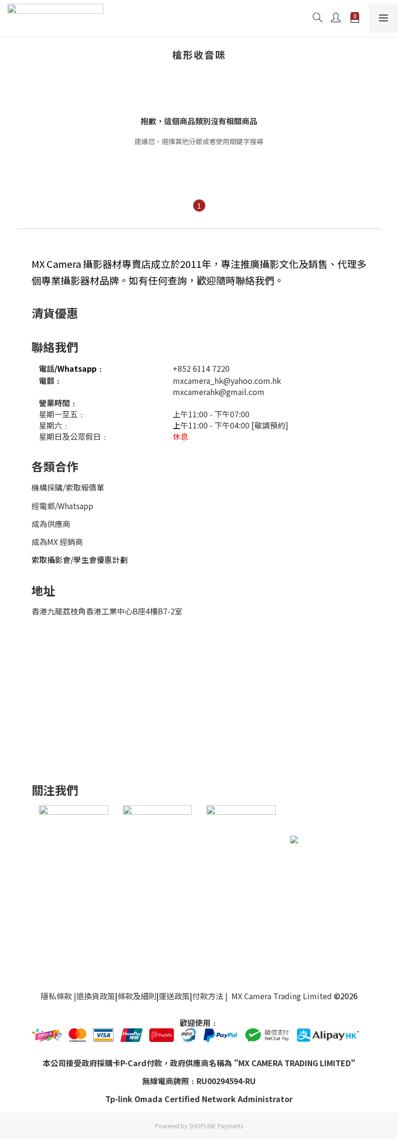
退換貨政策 (95, 996)
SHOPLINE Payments (216, 1126)
